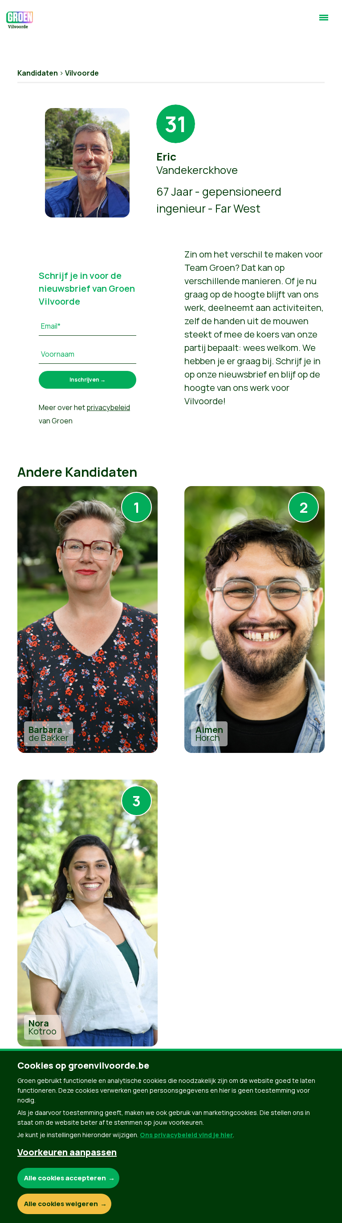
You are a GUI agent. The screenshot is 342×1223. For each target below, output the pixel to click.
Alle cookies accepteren (65, 1178)
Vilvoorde (82, 73)
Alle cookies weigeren (61, 1203)
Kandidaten (37, 73)
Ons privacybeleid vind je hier (186, 1134)
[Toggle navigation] (323, 21)
